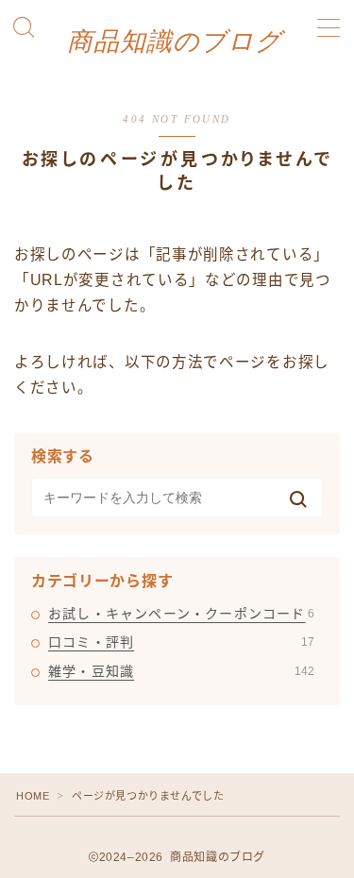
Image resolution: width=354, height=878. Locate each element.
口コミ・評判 (181, 642)
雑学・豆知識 (181, 671)
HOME (32, 796)
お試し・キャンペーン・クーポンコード (181, 613)
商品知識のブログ (174, 42)
